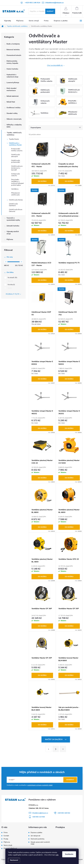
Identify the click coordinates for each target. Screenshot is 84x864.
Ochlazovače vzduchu (15, 175)
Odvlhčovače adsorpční (15, 156)
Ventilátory (14, 189)
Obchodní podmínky (37, 839)
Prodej (6, 839)
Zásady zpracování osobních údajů (40, 843)
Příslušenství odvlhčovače (15, 194)
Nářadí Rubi (11, 102)
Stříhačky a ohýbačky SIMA (14, 126)
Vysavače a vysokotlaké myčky (13, 219)
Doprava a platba (36, 832)
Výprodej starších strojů (13, 232)
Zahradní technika (13, 226)
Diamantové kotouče (14, 55)
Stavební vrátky (12, 113)
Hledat (50, 11)
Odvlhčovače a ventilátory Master (15, 144)
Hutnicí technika (12, 69)
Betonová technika (13, 50)
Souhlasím (69, 854)
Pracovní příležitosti (10, 848)
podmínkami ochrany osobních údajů (39, 785)
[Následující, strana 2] (56, 749)
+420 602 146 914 (63, 813)
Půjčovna (10, 239)
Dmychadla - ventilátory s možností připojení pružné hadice (17, 182)
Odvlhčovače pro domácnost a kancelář (17, 168)
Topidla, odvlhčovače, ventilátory (14, 134)
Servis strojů (8, 845)
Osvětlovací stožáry (13, 108)
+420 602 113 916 (38, 817)
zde (57, 855)
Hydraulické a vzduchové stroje (12, 76)
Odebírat (70, 780)
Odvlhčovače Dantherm (13, 205)
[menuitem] (7, 20)
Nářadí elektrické (12, 96)
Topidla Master (14, 139)
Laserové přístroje (13, 83)
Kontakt (6, 836)
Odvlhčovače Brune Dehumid (15, 210)
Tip (9, 288)
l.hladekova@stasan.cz (40, 813)
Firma (5, 832)
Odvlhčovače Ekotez (16, 200)
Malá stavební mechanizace (11, 89)
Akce (10, 281)
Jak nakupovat (35, 836)
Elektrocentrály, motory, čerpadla (12, 62)
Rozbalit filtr (12, 294)
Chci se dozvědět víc (55, 65)
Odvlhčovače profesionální (15, 161)
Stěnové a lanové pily (14, 119)
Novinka (11, 285)
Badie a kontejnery (13, 44)
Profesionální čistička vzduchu (16, 150)
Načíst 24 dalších (54, 739)
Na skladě (12, 278)
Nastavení (14, 860)
